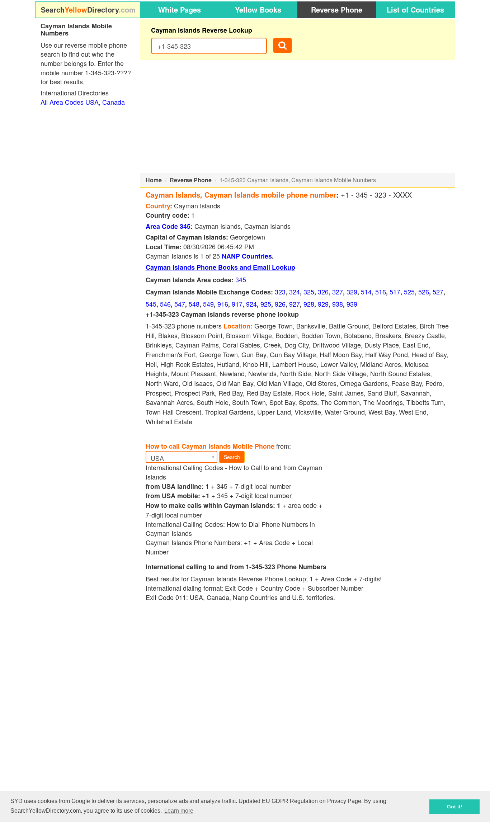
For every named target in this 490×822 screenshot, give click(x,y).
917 (237, 303)
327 (337, 291)
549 (208, 303)
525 (409, 291)
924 (251, 303)
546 (165, 303)
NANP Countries (247, 256)
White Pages (179, 9)
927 (294, 303)
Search (232, 456)
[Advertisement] (298, 116)
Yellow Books (258, 9)
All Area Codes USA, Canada (83, 102)
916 (222, 303)
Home (154, 180)
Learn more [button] (178, 811)
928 (308, 303)
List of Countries (415, 9)
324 (294, 291)
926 (280, 303)
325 (308, 291)
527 (438, 291)
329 (352, 291)
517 (395, 291)
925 (265, 303)
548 (194, 303)
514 (366, 291)
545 (151, 303)
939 (352, 303)
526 (423, 291)
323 (280, 291)
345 (240, 279)
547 (179, 303)
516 (380, 291)
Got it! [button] (454, 806)
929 (323, 303)
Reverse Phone (336, 9)
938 (337, 303)
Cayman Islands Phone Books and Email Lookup (220, 267)
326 (323, 291)
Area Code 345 (168, 226)
